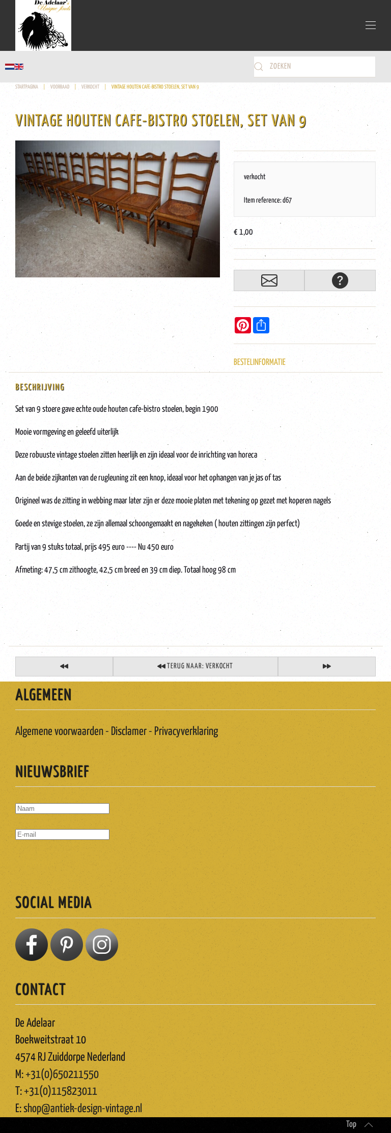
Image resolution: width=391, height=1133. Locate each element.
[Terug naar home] (43, 25)
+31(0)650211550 (62, 1075)
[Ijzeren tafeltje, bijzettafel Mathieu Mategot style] (327, 666)
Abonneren (38, 863)
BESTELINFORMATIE (260, 362)
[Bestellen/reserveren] (269, 280)
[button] (371, 25)
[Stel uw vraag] (340, 280)
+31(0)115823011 (60, 1091)
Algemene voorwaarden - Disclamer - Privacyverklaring (116, 732)
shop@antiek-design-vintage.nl (82, 1109)
